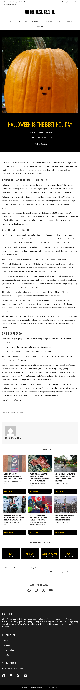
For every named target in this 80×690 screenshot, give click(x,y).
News (26, 21)
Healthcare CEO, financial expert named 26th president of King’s (65, 517)
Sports (59, 21)
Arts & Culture (47, 21)
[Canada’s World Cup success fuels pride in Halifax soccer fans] (40, 504)
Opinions (35, 21)
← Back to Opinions (40, 144)
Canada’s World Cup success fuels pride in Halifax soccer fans (38, 517)
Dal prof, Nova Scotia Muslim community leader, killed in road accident (14, 517)
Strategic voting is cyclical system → (64, 572)
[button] (29, 590)
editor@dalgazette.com (14, 668)
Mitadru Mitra (46, 137)
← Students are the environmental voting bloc (19, 568)
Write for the (10, 4)
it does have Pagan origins (38, 189)
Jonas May (35, 484)
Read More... (9, 492)
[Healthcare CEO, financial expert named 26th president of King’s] (65, 504)
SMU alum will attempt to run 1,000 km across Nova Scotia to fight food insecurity (65, 477)
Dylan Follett (11, 523)
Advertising (13, 2)
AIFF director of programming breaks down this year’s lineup (13, 476)
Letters (12, 413)
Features (69, 21)
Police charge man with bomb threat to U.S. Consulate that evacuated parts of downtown (40, 477)
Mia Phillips (10, 481)
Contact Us (22, 2)
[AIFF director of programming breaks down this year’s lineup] (14, 463)
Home (10, 21)
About (6, 2)
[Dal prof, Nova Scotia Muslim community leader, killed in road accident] (14, 504)
